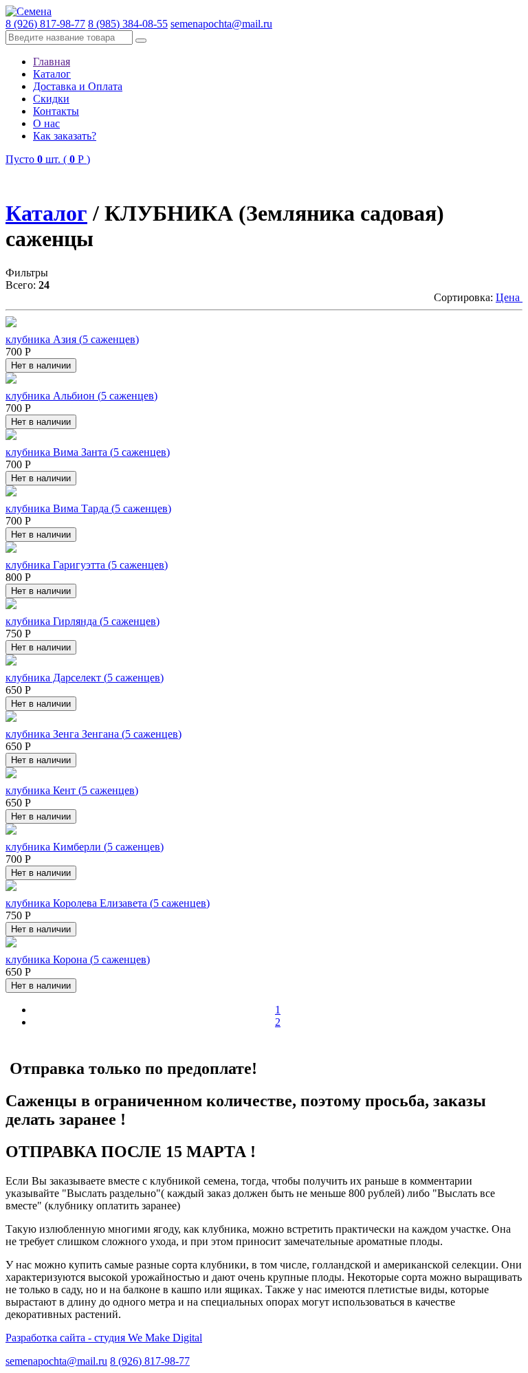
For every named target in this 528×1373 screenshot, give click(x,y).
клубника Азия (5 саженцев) (72, 339)
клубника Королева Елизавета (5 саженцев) (108, 903)
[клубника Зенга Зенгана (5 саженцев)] (11, 718)
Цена (509, 297)
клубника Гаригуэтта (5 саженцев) (87, 565)
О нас (46, 123)
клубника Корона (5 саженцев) (78, 959)
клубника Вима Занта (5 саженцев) (88, 452)
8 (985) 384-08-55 (128, 24)
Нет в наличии (41, 365)
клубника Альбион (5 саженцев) (81, 396)
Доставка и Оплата (77, 86)
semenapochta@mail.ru (221, 24)
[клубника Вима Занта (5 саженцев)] (11, 436)
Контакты (56, 111)
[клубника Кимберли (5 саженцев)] (11, 831)
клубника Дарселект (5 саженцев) (85, 677)
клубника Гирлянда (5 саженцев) (83, 621)
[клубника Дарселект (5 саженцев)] (11, 662)
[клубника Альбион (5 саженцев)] (11, 380)
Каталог (52, 74)
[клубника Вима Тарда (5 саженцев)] (11, 492)
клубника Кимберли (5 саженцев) (85, 847)
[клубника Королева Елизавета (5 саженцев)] (11, 887)
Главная (51, 61)
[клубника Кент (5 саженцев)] (11, 774)
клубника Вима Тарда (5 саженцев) (88, 508)
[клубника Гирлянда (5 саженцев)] (11, 605)
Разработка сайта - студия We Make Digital (104, 1337)
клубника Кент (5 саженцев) (72, 790)
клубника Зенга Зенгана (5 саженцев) (94, 734)
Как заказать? (64, 136)
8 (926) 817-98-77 (45, 24)
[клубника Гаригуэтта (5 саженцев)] (11, 549)
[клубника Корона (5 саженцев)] (11, 943)
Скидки (51, 99)
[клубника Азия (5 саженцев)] (11, 323)
